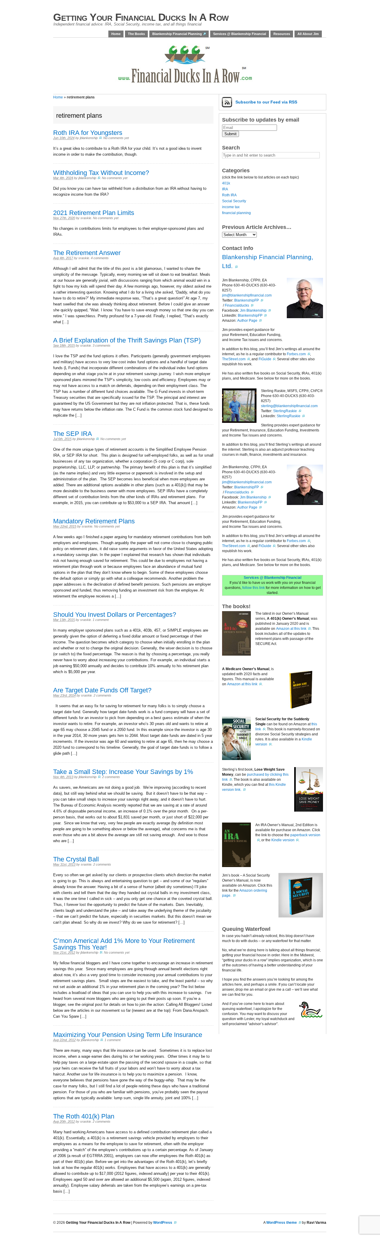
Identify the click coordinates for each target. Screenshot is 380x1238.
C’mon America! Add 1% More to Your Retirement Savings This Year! (124, 944)
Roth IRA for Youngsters (87, 132)
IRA (225, 189)
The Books (136, 34)
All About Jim (308, 34)
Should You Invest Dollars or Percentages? (114, 614)
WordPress (162, 1223)
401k (226, 183)
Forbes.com (296, 354)
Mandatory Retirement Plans (94, 521)
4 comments (100, 258)
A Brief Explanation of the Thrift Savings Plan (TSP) (127, 340)
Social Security (234, 201)
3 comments (101, 345)
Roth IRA (229, 195)
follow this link (253, 588)
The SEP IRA (72, 433)
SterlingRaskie (285, 411)
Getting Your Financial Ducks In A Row (141, 17)
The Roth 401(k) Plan (83, 1116)
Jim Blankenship (253, 310)
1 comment (101, 620)
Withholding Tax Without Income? (101, 172)
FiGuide (265, 359)
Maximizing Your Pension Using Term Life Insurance (127, 1034)
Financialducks (237, 305)
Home (116, 34)
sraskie (85, 218)
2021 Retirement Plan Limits (93, 212)
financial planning (236, 213)
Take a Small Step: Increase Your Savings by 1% (123, 771)
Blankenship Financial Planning (177, 34)
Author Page (247, 320)
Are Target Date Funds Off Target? (102, 690)
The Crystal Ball (76, 859)
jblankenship (89, 138)
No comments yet (116, 138)
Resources (281, 34)
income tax (231, 207)
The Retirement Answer (87, 252)
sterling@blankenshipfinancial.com (289, 406)
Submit (230, 134)
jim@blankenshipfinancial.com (247, 295)
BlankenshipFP (246, 300)
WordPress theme (281, 1223)
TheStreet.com (234, 359)
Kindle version (282, 840)
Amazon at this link (291, 629)
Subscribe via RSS (266, 102)
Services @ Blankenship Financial (239, 34)
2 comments (102, 695)
